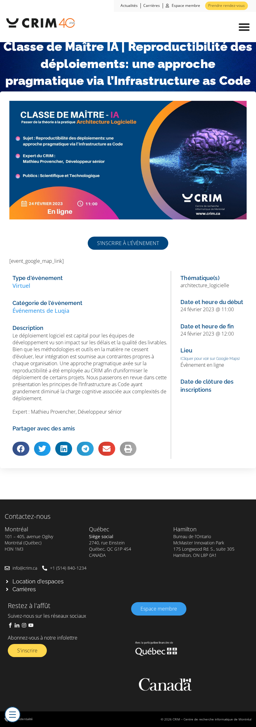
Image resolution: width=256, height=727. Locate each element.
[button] (244, 27)
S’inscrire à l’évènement (128, 243)
